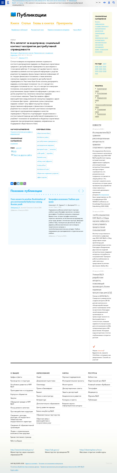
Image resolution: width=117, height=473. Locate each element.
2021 (104, 69)
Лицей (38, 377)
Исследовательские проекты (73, 381)
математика (99, 45)
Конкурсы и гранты (69, 400)
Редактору (109, 463)
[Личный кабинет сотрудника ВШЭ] (109, 2)
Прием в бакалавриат (44, 388)
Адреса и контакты (31, 463)
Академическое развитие (71, 396)
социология (104, 49)
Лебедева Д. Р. (15, 208)
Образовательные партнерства (48, 415)
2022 (100, 69)
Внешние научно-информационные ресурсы (72, 404)
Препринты (64, 23)
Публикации (31, 14)
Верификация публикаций (19, 30)
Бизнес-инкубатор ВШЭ (45, 411)
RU (97, 2)
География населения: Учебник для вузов (64, 200)
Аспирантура (41, 400)
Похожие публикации (26, 191)
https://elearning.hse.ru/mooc (91, 450)
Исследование (104, 195)
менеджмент (99, 47)
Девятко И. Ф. (23, 58)
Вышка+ (39, 392)
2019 (100, 71)
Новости (97, 125)
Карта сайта (14, 470)
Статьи (26, 23)
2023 (96, 69)
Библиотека (92, 377)
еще (96, 74)
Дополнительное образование (48, 403)
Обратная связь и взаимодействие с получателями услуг (43, 421)
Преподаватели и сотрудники (22, 390)
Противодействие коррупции (22, 411)
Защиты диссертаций (70, 392)
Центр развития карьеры (45, 407)
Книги (15, 23)
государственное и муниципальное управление (101, 28)
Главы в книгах (43, 23)
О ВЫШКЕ (15, 373)
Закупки (13, 398)
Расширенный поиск (37, 30)
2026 (96, 67)
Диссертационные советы (72, 388)
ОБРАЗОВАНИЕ (43, 373)
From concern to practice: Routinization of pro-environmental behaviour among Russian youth (28, 201)
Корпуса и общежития (19, 394)
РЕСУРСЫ (92, 373)
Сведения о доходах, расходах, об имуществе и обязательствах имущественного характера (21, 418)
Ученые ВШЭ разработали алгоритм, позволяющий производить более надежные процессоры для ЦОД (102, 283)
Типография (92, 388)
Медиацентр (93, 392)
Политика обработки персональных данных (25, 467)
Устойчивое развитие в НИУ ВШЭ (21, 385)
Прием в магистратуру (44, 396)
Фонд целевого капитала (20, 408)
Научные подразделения (71, 377)
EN (99, 2)
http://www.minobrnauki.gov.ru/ (22, 450)
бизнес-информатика (99, 23)
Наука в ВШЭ (77, 30)
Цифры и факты (16, 377)
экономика (98, 52)
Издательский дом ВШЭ (97, 381)
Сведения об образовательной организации (22, 426)
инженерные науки (101, 38)
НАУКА (65, 373)
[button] (34, 194)
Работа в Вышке (16, 441)
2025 (100, 67)
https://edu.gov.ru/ (52, 450)
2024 (104, 67)
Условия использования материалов (51, 463)
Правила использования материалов (58, 30)
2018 (104, 71)
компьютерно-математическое (100, 41)
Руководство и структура (20, 381)
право (97, 49)
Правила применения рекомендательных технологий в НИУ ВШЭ (62, 467)
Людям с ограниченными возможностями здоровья (20, 432)
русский (18, 148)
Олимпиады (40, 384)
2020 (96, 71)
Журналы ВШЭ (93, 396)
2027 (104, 64)
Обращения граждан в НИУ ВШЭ (21, 403)
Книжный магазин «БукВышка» (99, 384)
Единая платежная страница (21, 437)
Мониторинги (67, 384)
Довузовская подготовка (45, 381)
